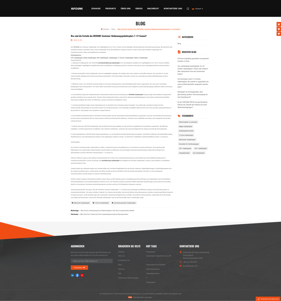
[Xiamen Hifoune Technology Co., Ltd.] (77, 8)
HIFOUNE (76, 47)
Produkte (110, 8)
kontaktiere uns (173, 8)
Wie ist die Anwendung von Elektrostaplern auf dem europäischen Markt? (107, 210)
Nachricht (153, 8)
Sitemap (121, 269)
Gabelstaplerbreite (153, 269)
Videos (138, 8)
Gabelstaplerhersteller (186, 131)
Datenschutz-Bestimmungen (128, 278)
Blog (179, 43)
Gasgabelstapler (184, 153)
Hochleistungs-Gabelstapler (111, 161)
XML (119, 273)
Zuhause (96, 8)
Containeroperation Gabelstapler (125, 203)
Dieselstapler (151, 252)
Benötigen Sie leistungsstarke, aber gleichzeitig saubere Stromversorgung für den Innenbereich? (193, 94)
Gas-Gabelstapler (198, 153)
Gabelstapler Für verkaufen (156, 264)
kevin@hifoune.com (190, 266)
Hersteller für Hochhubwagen (189, 144)
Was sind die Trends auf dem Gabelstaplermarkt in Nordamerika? (104, 214)
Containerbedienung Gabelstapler (109, 63)
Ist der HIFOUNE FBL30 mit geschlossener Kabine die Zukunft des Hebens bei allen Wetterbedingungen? (192, 104)
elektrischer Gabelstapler (187, 140)
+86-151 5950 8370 (190, 262)
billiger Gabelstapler (185, 126)
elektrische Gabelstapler (82, 203)
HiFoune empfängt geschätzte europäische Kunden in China (193, 59)
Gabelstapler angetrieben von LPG (158, 256)
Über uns (126, 8)
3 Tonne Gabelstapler (102, 203)
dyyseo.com (177, 294)
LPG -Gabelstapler (185, 148)
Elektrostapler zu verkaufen (188, 122)
